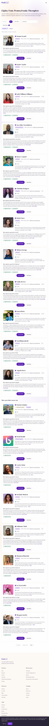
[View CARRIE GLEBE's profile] (8, 469)
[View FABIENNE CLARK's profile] (8, 530)
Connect (3, 677)
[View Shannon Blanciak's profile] (8, 560)
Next (31, 645)
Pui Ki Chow (21, 218)
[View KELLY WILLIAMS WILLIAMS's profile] (8, 98)
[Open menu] (46, 2)
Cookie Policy (4, 709)
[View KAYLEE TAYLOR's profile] (8, 69)
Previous (18, 645)
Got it (10, 723)
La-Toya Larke (21, 585)
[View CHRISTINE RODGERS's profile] (8, 193)
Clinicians (28, 670)
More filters (6, 25)
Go (10, 21)
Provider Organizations (31, 672)
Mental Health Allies (30, 677)
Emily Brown (21, 282)
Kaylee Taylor (21, 65)
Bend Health (21, 437)
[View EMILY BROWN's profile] (8, 286)
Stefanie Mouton (22, 495)
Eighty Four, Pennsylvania (35, 38)
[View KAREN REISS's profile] (8, 315)
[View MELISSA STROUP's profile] (8, 254)
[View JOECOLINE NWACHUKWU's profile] (8, 129)
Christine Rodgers (23, 189)
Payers (27, 675)
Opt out (4, 723)
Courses (3, 691)
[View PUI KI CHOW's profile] (8, 222)
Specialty (17, 21)
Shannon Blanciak (23, 556)
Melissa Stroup (22, 250)
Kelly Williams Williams (24, 94)
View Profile (40, 52)
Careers (27, 693)
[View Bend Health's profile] (8, 441)
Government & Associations (32, 679)
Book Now (29, 58)
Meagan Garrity (22, 615)
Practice (3, 672)
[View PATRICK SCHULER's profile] (8, 409)
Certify (3, 675)
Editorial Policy (5, 713)
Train (3, 670)
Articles (3, 688)
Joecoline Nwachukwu (24, 125)
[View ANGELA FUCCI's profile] (8, 375)
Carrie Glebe (21, 465)
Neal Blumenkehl (22, 341)
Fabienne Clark (22, 526)
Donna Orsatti (21, 36)
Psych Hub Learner (20, 407)
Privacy (3, 707)
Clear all (11, 28)
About (27, 688)
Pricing (3, 681)
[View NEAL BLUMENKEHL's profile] (8, 345)
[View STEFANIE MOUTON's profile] (8, 499)
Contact (28, 695)
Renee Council (21, 157)
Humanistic (5, 28)
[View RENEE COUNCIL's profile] (8, 161)
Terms (3, 711)
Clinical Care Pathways (6, 679)
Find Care (3, 697)
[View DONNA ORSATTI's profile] (8, 40)
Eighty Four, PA (7, 54)
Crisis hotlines (4, 695)
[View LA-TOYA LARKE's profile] (8, 590)
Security (3, 704)
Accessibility (4, 715)
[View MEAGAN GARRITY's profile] (8, 619)
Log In (27, 697)
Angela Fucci (21, 370)
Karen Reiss (21, 311)
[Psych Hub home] (5, 2)
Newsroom (28, 691)
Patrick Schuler (22, 405)
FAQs (3, 693)
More (32, 46)
